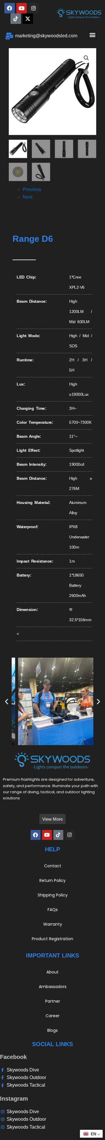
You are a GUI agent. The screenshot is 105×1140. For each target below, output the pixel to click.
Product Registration (52, 939)
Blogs (52, 1030)
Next (27, 197)
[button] (92, 34)
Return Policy (52, 880)
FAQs (53, 910)
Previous (32, 189)
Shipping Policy (53, 895)
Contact (52, 866)
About (52, 972)
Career (53, 1016)
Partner (52, 1001)
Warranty (52, 924)
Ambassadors (52, 987)
